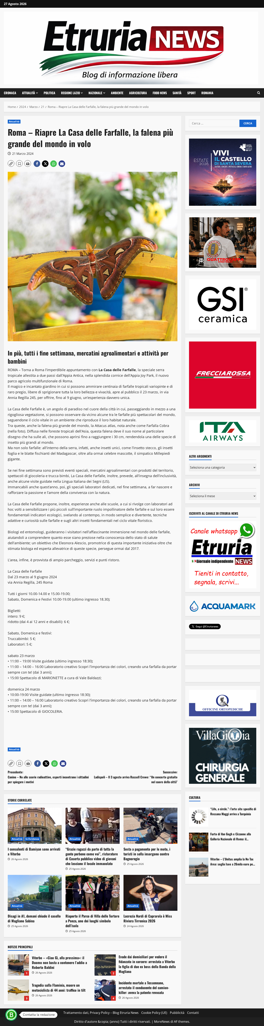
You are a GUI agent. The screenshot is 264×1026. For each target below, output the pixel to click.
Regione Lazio (70, 93)
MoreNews (162, 1021)
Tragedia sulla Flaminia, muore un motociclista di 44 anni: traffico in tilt (18, 990)
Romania (207, 93)
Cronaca (10, 93)
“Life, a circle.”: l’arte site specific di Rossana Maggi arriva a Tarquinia (233, 811)
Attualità (28, 93)
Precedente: (48, 777)
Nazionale (95, 93)
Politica (49, 93)
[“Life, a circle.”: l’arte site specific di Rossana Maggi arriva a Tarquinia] (198, 817)
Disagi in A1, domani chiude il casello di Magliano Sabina (34, 918)
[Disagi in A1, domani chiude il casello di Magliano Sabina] (35, 893)
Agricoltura (138, 93)
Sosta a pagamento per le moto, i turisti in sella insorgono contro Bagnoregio (146, 854)
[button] (258, 93)
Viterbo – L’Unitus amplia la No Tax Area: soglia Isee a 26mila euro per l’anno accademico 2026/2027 (232, 862)
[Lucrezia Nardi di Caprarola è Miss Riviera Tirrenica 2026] (150, 893)
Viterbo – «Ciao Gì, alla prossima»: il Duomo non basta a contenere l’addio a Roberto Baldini (18, 965)
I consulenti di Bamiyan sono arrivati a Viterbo (34, 851)
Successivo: (135, 777)
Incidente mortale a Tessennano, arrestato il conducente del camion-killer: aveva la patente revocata (105, 990)
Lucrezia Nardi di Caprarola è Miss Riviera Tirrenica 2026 (147, 918)
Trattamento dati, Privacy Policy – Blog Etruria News (101, 1013)
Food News (160, 93)
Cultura (194, 797)
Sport (191, 93)
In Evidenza (32, 839)
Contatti (193, 1013)
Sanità (177, 93)
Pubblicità (177, 1013)
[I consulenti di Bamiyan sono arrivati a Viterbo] (35, 826)
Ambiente (117, 93)
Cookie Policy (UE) (154, 1013)
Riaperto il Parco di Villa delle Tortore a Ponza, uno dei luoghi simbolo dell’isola (92, 920)
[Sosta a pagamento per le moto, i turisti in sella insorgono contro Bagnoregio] (150, 826)
